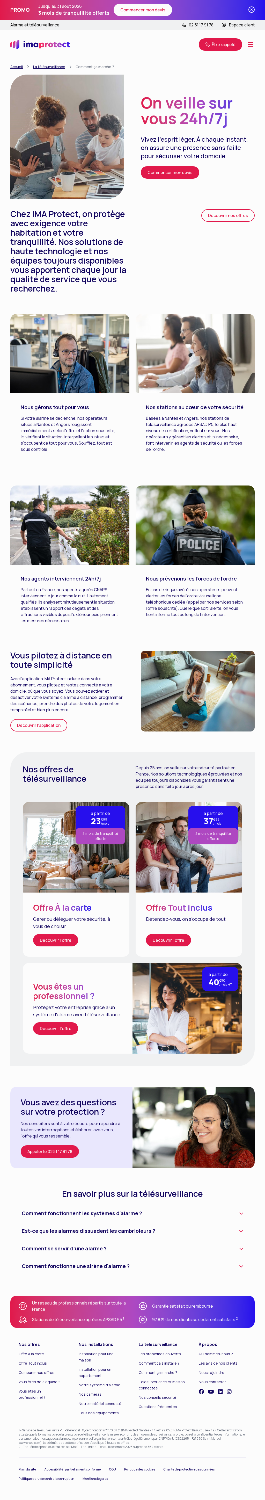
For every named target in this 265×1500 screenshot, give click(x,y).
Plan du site (27, 1469)
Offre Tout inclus (33, 1363)
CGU (112, 1469)
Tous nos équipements (99, 1412)
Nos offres (29, 1344)
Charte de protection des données (189, 1469)
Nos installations (96, 1344)
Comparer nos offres (36, 1372)
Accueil (16, 66)
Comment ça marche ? (158, 1372)
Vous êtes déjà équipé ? (39, 1381)
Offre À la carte (31, 1353)
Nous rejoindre (211, 1372)
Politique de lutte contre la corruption (46, 1478)
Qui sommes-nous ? (216, 1353)
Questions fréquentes (158, 1406)
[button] (220, 44)
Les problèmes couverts (160, 1353)
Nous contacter (212, 1381)
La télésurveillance (49, 66)
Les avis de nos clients (218, 1363)
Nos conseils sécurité (157, 1397)
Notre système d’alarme (99, 1384)
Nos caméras (90, 1394)
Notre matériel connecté (100, 1403)
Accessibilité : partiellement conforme (72, 1469)
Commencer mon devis (142, 10)
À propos (208, 1344)
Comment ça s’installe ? (159, 1363)
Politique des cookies (139, 1469)
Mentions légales (95, 1478)
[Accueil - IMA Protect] (40, 44)
